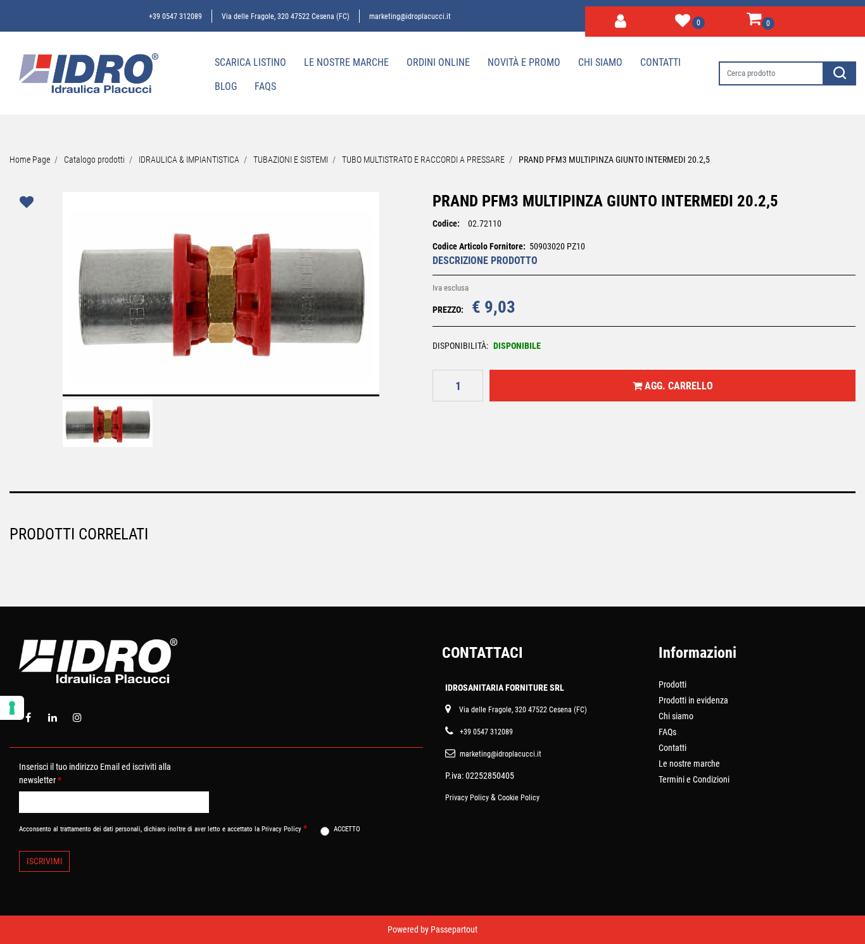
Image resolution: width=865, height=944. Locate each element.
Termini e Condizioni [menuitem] (694, 779)
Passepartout (454, 929)
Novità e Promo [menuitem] (524, 62)
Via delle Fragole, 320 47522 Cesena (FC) (286, 16)
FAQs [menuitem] (667, 732)
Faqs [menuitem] (265, 86)
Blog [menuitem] (226, 86)
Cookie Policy (519, 797)
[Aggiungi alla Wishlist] (28, 202)
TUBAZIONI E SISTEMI (290, 159)
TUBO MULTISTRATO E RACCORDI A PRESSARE (423, 159)
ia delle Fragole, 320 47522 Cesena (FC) (525, 709)
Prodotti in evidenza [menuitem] (693, 700)
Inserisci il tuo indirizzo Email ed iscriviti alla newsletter (95, 773)
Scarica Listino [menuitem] (250, 62)
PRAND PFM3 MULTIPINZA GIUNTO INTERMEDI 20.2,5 (614, 159)
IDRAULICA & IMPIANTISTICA (189, 159)
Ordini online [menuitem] (438, 62)
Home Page (29, 159)
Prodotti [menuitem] (672, 684)
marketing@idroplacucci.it (410, 16)
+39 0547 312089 (175, 16)
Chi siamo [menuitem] (600, 62)
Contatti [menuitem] (660, 62)
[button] (840, 73)
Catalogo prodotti (94, 159)
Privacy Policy (467, 797)
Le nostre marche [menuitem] (346, 62)
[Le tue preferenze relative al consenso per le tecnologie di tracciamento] (12, 708)
